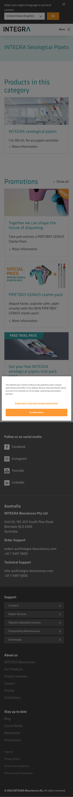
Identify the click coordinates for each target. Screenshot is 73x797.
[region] (36, 398)
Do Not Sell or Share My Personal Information (36, 403)
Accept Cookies (36, 412)
